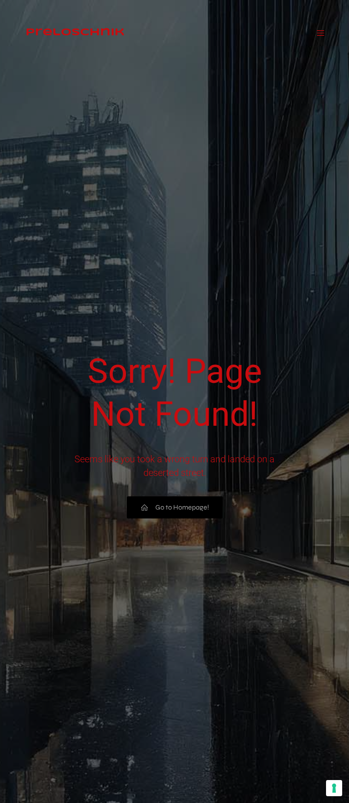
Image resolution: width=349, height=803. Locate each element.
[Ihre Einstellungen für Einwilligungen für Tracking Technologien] (334, 788)
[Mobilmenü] (320, 26)
